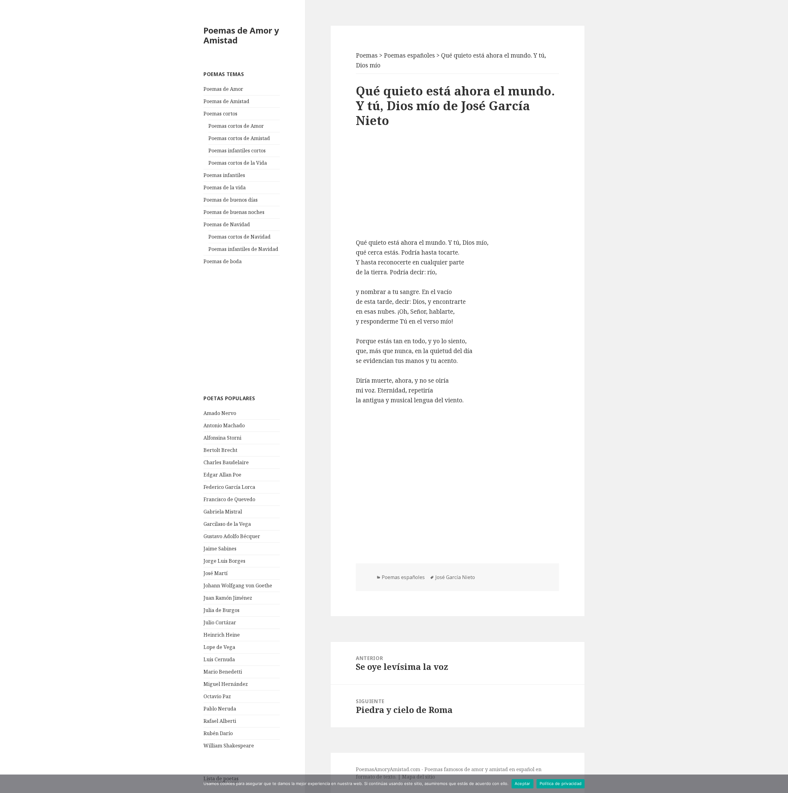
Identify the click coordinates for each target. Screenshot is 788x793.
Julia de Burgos (221, 610)
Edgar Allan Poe (222, 474)
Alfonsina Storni (222, 437)
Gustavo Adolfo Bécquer (231, 536)
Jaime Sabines (219, 548)
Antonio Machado (224, 425)
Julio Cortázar (219, 622)
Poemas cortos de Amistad (239, 138)
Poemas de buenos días (230, 199)
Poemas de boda (222, 261)
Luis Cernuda (219, 659)
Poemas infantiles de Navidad (243, 249)
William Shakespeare (228, 745)
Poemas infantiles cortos (237, 150)
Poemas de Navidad (226, 224)
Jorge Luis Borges (224, 561)
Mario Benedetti (222, 671)
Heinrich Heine (221, 634)
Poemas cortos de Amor (236, 126)
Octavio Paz (217, 696)
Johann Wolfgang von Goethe (237, 585)
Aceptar (522, 783)
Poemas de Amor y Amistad (241, 35)
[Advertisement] (249, 329)
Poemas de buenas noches (233, 212)
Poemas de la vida (224, 187)
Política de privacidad (561, 783)
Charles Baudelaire (226, 462)
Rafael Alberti (219, 721)
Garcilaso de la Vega (227, 524)
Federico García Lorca (229, 487)
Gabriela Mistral (222, 511)
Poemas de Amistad (226, 101)
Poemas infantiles (224, 175)
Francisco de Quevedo (229, 499)
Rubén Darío (218, 733)
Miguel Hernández (225, 684)
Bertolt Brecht (220, 450)
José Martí (215, 573)
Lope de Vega (219, 647)
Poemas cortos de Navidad (239, 236)
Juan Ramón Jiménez (227, 597)
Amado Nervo (219, 413)
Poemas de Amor (223, 89)
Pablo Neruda (219, 708)
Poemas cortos (220, 113)
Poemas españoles (403, 577)
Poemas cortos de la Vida (237, 162)
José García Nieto (455, 577)
